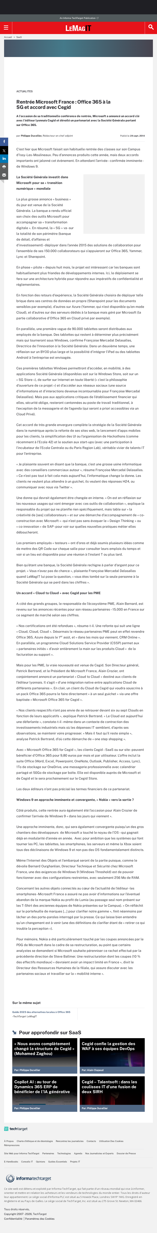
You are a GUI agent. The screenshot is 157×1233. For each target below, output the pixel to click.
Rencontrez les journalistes (70, 1141)
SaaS (19, 37)
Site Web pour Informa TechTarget (21, 1153)
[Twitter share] (4, 150)
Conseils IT (27, 1161)
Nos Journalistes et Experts (99, 1153)
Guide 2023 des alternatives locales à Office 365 (41, 1012)
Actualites (24, 91)
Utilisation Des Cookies (111, 1141)
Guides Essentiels (57, 1161)
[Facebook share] (4, 142)
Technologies (64, 1153)
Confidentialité (13, 1218)
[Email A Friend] (4, 175)
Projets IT (75, 1161)
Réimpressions (12, 1145)
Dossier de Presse (126, 1153)
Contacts (91, 1141)
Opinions (40, 1161)
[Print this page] (4, 167)
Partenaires (48, 1153)
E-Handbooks (11, 1161)
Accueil (8, 37)
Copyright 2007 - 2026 (18, 1214)
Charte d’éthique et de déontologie (35, 1141)
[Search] (151, 28)
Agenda (78, 1153)
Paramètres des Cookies (40, 1218)
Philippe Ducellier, (31, 135)
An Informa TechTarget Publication (77, 18)
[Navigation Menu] (6, 28)
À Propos (9, 1141)
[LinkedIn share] (4, 158)
